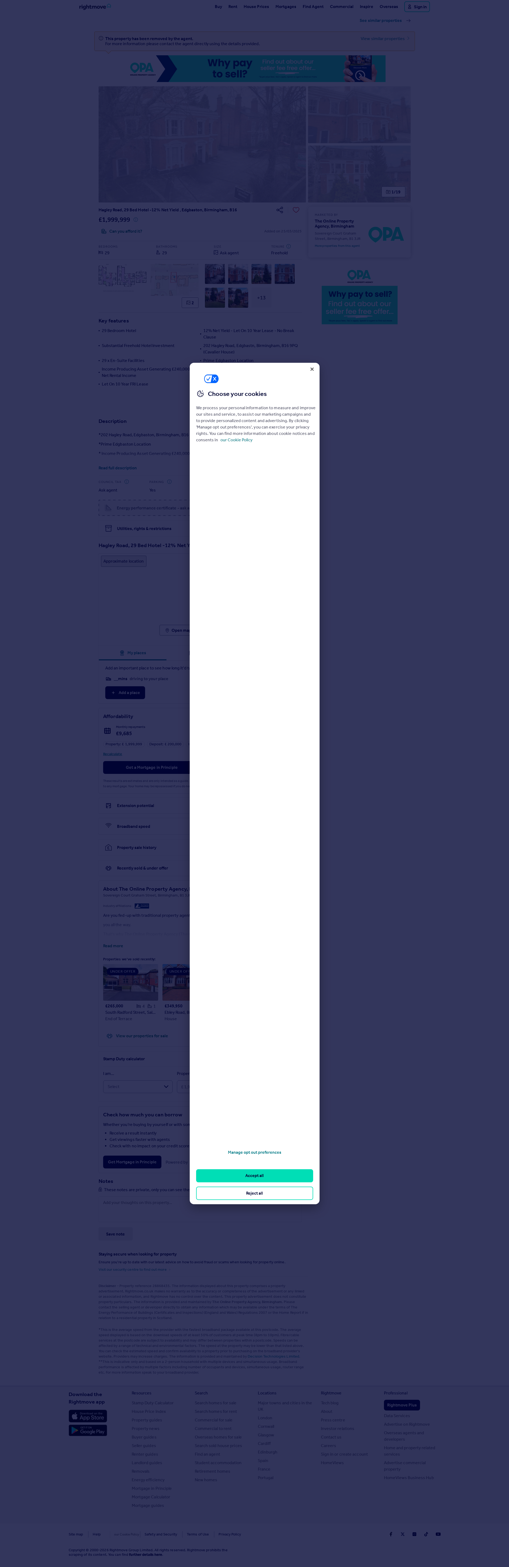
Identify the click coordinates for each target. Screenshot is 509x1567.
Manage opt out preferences (254, 1152)
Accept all (254, 1175)
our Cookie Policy (236, 439)
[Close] (312, 369)
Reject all (254, 1193)
